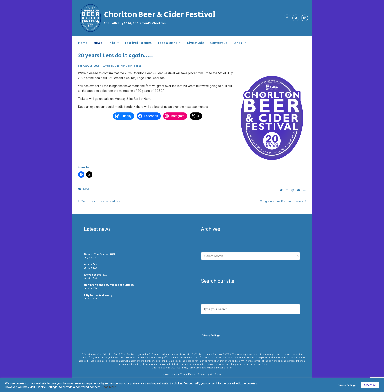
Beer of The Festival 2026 (99, 254)
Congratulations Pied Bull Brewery (281, 201)
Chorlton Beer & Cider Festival (160, 14)
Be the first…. (92, 264)
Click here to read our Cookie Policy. (214, 367)
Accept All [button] (369, 385)
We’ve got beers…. (95, 274)
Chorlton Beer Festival (128, 65)
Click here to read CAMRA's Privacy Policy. (173, 367)
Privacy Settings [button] (211, 335)
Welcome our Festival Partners (101, 201)
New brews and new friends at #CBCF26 (109, 284)
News (86, 188)
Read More (109, 387)
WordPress (215, 374)
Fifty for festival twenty (98, 295)
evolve (166, 374)
